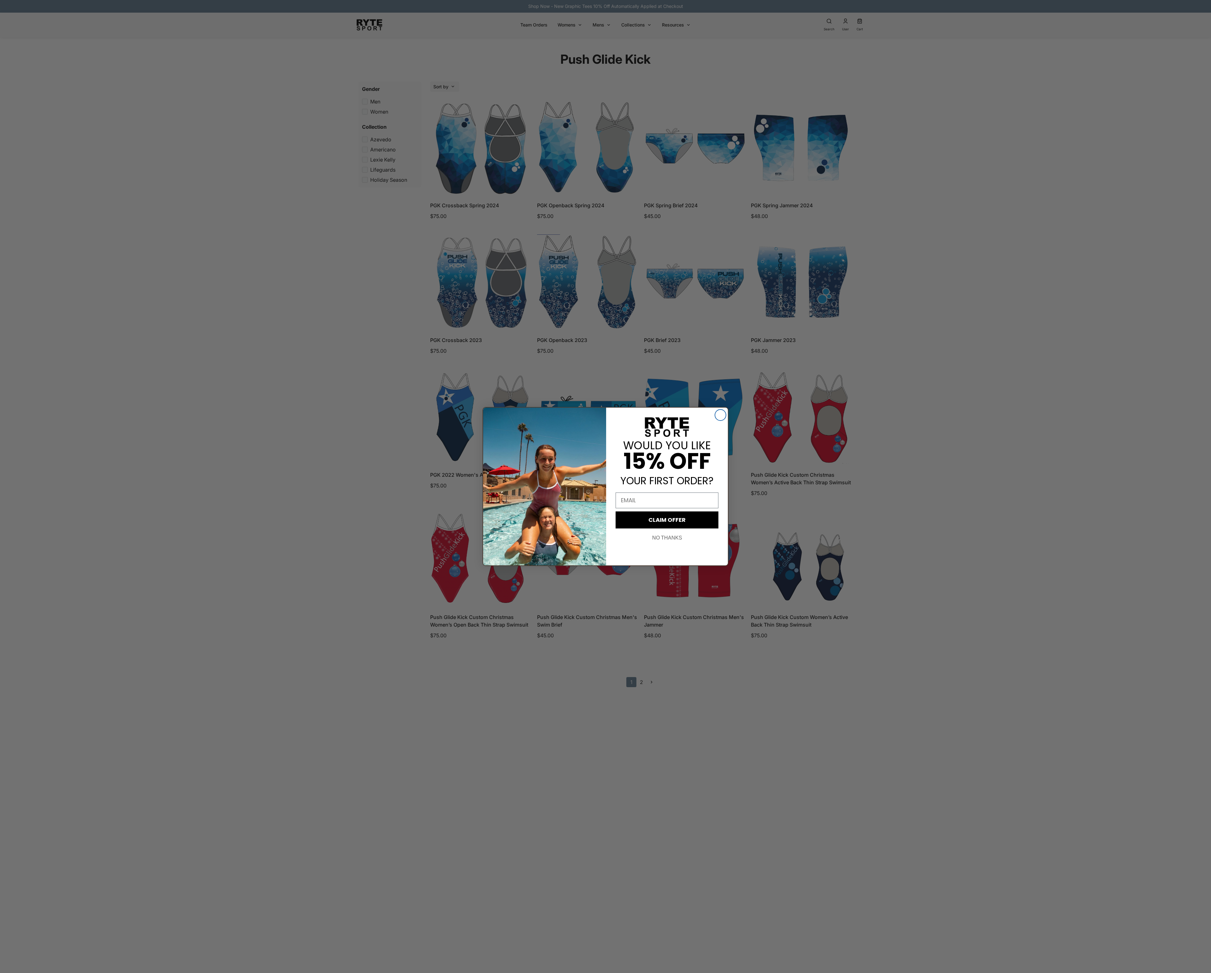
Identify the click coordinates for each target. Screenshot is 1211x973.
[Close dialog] (720, 415)
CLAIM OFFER (667, 520)
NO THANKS (667, 537)
